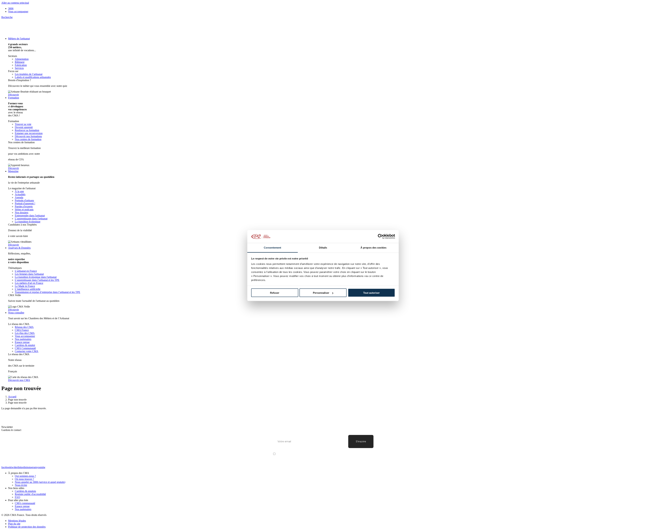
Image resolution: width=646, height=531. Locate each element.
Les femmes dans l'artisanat (29, 274)
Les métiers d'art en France (29, 283)
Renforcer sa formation (27, 130)
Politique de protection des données (27, 526)
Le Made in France (25, 286)
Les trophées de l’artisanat (28, 74)
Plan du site (14, 523)
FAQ (17, 497)
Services (19, 68)
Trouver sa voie (23, 124)
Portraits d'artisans (24, 200)
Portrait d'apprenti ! (25, 203)
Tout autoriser (371, 292)
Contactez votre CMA (26, 351)
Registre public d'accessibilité (30, 494)
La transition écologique (27, 221)
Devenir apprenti (24, 127)
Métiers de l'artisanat (19, 38)
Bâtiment (19, 62)
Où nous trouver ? (24, 479)
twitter (14, 467)
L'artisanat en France (26, 271)
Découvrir (13, 94)
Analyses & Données (19, 247)
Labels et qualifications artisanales (33, 77)
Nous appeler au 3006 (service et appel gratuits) (40, 482)
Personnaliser (321, 292)
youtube (41, 467)
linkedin (22, 467)
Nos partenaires (23, 339)
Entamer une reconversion (29, 133)
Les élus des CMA (25, 333)
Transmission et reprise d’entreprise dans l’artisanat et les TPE (47, 292)
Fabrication (21, 65)
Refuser (274, 292)
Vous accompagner (18, 11)
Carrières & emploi (25, 345)
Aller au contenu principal (15, 2)
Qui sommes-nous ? (25, 476)
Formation (13, 97)
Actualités (20, 194)
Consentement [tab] (272, 247)
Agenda (19, 197)
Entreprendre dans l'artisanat (30, 215)
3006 (10, 8)
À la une (19, 191)
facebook (6, 467)
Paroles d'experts (24, 206)
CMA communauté (25, 503)
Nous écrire (21, 485)
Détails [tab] (323, 247)
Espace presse (22, 342)
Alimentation (22, 59)
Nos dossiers (21, 212)
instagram (31, 467)
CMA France (22, 330)
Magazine (13, 171)
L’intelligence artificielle (27, 289)
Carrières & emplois (25, 491)
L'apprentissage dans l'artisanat (31, 218)
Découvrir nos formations (28, 136)
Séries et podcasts (24, 209)
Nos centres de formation (28, 139)
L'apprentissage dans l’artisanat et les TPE (37, 280)
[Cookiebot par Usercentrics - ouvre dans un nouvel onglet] (380, 236)
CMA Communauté (25, 348)
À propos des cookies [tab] (373, 247)
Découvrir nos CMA (19, 380)
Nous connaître (16, 312)
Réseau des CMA (24, 327)
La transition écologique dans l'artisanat (36, 277)
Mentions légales (17, 520)
